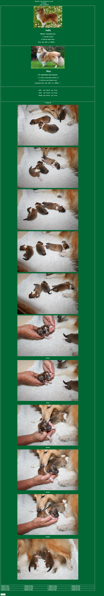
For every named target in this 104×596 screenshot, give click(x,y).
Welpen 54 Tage (5, 589)
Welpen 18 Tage (29, 586)
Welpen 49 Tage (76, 587)
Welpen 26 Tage (76, 586)
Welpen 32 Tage (5, 587)
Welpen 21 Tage (53, 586)
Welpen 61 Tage (52, 589)
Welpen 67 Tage (76, 589)
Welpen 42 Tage (53, 587)
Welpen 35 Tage (29, 587)
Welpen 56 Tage (29, 589)
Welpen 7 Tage (5, 586)
